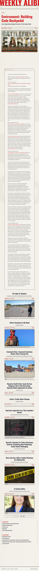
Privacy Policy (4, 568)
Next (24, 516)
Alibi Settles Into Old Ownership (7, 525)
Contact (8, 568)
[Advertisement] (19, 60)
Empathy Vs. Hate (5, 527)
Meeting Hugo (4, 528)
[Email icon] (12, 69)
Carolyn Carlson (7, 327)
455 (21, 516)
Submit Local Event (14, 568)
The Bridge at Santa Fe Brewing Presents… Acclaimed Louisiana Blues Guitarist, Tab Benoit (16, 541)
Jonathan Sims (7, 298)
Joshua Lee (6, 392)
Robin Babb (6, 358)
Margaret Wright (4, 28)
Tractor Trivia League (5, 538)
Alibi (5, 404)
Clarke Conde (7, 493)
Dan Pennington (7, 417)
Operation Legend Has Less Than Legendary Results (10, 523)
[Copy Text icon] (10, 69)
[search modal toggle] (37, 7)
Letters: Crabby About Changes (7, 530)
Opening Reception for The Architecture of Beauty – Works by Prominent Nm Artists (15, 540)
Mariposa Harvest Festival (6, 536)
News (3, 12)
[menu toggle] (1, 7)
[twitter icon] (9, 69)
